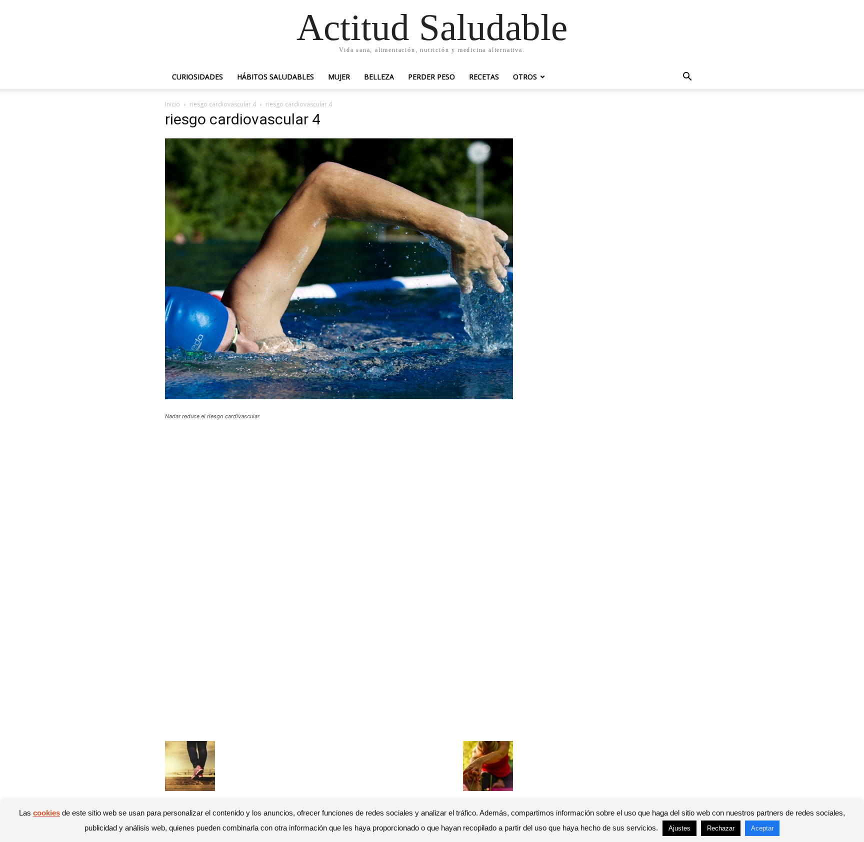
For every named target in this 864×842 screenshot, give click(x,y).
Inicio (172, 104)
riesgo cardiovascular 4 (223, 104)
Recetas (484, 76)
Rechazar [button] (720, 828)
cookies (46, 813)
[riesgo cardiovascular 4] (339, 396)
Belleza (379, 76)
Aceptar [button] (762, 828)
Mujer (339, 76)
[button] (687, 77)
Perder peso (431, 76)
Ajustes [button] (679, 828)
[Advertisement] (339, 501)
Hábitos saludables (275, 76)
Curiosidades (197, 76)
